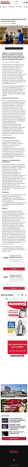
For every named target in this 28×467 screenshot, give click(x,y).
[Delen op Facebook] (6, 298)
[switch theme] (24, 2)
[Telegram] (14, 298)
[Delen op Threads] (26, 295)
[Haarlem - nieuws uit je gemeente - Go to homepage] (14, 452)
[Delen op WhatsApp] (18, 295)
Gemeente (12, 6)
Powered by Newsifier (14, 465)
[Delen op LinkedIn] (22, 295)
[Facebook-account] (14, 460)
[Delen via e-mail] (21, 298)
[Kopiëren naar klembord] (17, 298)
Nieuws (5, 6)
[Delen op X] (10, 298)
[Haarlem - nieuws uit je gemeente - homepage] (5, 2)
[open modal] (26, 2)
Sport (20, 6)
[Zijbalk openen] (1, 7)
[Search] (22, 2)
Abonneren (14, 269)
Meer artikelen (14, 438)
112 (17, 6)
